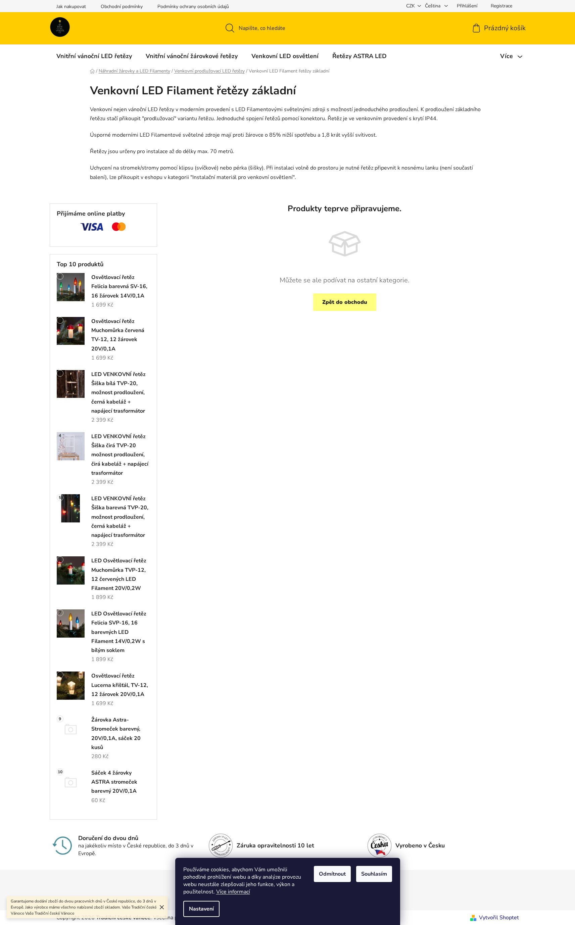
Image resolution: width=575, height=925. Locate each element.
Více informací (233, 891)
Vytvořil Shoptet (499, 917)
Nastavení (201, 909)
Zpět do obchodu (344, 302)
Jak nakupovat (71, 6)
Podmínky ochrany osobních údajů (193, 6)
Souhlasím (374, 874)
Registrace (501, 6)
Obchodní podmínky (122, 6)
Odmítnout (332, 874)
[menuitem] (94, 56)
